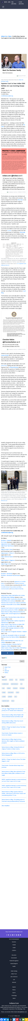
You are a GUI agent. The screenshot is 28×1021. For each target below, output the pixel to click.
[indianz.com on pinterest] (16, 935)
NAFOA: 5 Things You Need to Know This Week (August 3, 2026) (13, 760)
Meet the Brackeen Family (12, 70)
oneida (3, 696)
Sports (14, 993)
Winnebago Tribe (21, 1009)
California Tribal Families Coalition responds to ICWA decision (13, 622)
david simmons (14, 684)
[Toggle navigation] (3, 6)
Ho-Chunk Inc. (18, 1007)
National (6, 671)
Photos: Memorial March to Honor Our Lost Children (12, 642)
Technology (14, 995)
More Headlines (6, 806)
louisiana (15, 688)
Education (14, 955)
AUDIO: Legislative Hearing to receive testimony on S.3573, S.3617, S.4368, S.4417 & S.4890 (14, 780)
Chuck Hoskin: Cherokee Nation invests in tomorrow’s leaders (12, 734)
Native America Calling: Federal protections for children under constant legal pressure (13, 613)
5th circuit (4, 680)
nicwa (17, 692)
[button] (14, 250)
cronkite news (5, 684)
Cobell (14, 948)
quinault (10, 696)
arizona (11, 680)
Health (14, 966)
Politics (6, 673)
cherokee (22, 680)
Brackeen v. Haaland (6, 540)
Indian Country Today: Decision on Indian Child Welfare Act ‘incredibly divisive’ (12, 625)
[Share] (7, 653)
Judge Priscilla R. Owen (6, 549)
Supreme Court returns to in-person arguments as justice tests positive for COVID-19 (14, 609)
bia (16, 680)
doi (21, 684)
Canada (14, 945)
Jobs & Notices (14, 977)
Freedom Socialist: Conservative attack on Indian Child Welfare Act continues (13, 600)
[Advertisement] (14, 21)
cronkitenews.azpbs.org (7, 96)
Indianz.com (17, 1016)
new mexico (10, 692)
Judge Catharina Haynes (7, 557)
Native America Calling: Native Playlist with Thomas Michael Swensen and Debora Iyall (12, 716)
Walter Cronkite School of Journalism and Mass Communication (13, 587)
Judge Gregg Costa (6, 564)
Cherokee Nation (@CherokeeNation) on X (11, 340)
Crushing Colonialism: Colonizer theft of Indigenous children (11, 645)
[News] (2, 2)
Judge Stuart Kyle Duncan (7, 546)
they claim (20, 200)
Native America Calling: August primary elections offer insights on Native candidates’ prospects (13, 741)
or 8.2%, (9, 231)
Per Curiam (4, 542)
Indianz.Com (4, 36)
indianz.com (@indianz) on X (12, 175)
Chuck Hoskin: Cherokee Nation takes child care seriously (13, 618)
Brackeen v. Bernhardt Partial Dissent (10, 575)
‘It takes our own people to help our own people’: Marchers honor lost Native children (13, 636)
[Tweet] (20, 653)
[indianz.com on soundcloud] (11, 935)
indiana (8, 688)
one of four (4, 366)
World (14, 998)
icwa (3, 688)
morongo (22, 688)
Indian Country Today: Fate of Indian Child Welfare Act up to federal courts (13, 649)
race (16, 696)
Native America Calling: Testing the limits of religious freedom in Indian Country (13, 748)
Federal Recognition (14, 961)
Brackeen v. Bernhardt (6, 574)
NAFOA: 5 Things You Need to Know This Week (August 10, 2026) (13, 728)
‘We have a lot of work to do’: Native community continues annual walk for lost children (13, 604)
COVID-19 (14, 950)
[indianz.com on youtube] (13, 935)
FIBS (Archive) (13, 3)
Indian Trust (7, 667)
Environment (14, 958)
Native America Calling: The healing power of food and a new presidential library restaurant (13, 800)
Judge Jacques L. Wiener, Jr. (7, 553)
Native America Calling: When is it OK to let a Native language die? (13, 754)
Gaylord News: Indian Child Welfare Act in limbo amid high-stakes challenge (13, 596)
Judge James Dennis (6, 544)
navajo (3, 692)
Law (5, 669)
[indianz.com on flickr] (18, 935)
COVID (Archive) (21, 3)
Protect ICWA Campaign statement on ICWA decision (12, 629)
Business (14, 942)
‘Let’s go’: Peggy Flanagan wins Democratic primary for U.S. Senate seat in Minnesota (13, 710)
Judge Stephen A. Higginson (8, 560)
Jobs (9, 2)
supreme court (5, 701)
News (5, 2)
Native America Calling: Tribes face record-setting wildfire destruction (12, 722)
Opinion (14, 987)
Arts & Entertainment (14, 939)
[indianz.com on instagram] (15, 935)
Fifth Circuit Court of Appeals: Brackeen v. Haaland (14, 632)
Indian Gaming (14, 971)
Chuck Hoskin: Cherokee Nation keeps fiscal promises (12, 766)
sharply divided (4, 355)
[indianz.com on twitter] (8, 935)
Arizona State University (17, 589)
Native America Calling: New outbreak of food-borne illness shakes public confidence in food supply (13, 773)
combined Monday (13, 367)
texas (13, 701)
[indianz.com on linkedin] (20, 935)
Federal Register (14, 964)
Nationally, (22, 232)
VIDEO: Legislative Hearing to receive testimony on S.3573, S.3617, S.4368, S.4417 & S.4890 (14, 786)
